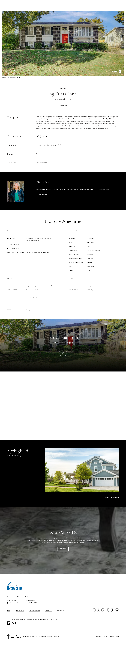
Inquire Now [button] (63, 105)
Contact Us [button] (63, 548)
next (13, 72)
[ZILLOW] (117, 610)
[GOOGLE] (112, 610)
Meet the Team (20, 610)
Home (8, 610)
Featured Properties (34, 610)
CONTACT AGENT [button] (42, 195)
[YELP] (107, 610)
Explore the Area (112, 497)
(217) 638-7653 (12, 600)
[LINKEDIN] (103, 610)
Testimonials (48, 610)
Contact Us (60, 610)
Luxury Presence (53, 636)
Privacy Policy (114, 636)
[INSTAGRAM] (98, 610)
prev (8, 72)
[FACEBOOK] (94, 610)
